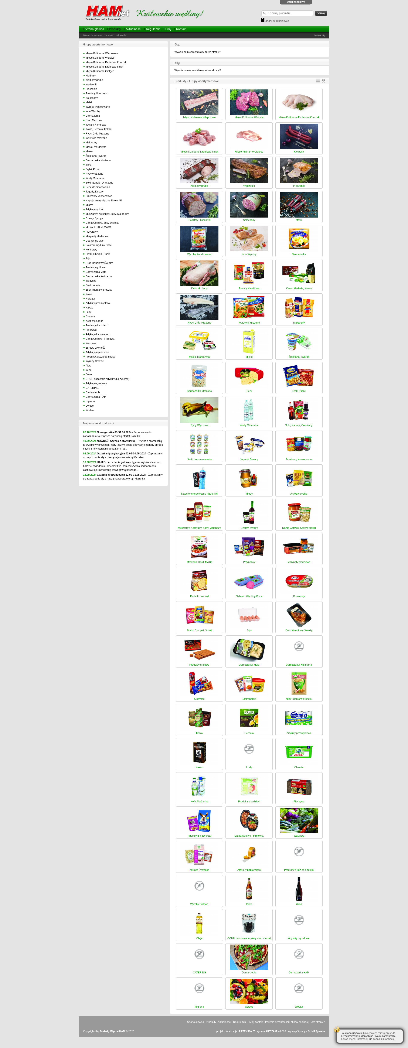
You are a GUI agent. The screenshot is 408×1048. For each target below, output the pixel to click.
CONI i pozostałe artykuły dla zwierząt (107, 379)
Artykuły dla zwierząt (97, 334)
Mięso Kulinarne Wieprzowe (102, 53)
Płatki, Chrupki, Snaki (98, 254)
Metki (89, 102)
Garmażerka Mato (96, 271)
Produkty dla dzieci (97, 325)
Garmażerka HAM (96, 396)
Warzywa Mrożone (96, 138)
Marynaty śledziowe (97, 236)
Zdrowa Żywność (95, 347)
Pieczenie (91, 89)
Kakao (89, 307)
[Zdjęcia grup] (324, 81)
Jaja (88, 258)
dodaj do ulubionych (277, 21)
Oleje (89, 374)
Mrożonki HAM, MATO (98, 227)
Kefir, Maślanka (94, 321)
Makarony (91, 142)
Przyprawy (92, 231)
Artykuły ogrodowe (96, 383)
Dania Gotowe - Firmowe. (100, 338)
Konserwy (91, 249)
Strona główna (94, 29)
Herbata (90, 298)
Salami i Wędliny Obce (99, 245)
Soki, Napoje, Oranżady (99, 182)
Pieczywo (91, 329)
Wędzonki (91, 84)
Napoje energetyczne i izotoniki (104, 200)
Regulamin (153, 29)
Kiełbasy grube (94, 80)
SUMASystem (316, 1031)
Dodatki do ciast (95, 240)
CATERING (92, 387)
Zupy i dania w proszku (99, 289)
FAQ (168, 29)
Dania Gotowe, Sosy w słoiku (102, 222)
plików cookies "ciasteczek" (376, 1033)
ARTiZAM (271, 1031)
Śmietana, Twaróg (96, 155)
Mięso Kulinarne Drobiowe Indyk (104, 66)
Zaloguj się (319, 35)
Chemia (90, 316)
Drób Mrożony (94, 120)
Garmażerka (93, 115)
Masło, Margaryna (96, 147)
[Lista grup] (319, 81)
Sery (88, 164)
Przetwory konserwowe (99, 196)
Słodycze (91, 280)
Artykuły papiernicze (97, 352)
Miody (89, 205)
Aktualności (133, 29)
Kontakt (181, 29)
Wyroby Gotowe (95, 361)
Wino (89, 370)
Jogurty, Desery (94, 191)
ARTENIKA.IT (247, 1031)
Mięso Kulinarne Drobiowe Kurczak (106, 62)
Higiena (90, 401)
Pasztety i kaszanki (97, 93)
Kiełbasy (91, 75)
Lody (88, 312)
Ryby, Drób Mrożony (97, 133)
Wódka (90, 410)
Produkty (115, 29)
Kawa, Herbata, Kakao (99, 129)
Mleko (89, 151)
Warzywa (91, 343)
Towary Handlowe (96, 124)
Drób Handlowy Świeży (99, 263)
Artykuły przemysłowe (98, 303)
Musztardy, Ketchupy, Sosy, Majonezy (107, 213)
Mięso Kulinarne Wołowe (100, 57)
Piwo (88, 365)
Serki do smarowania (98, 187)
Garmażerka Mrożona (98, 160)
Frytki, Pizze (92, 169)
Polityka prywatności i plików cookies (286, 1022)
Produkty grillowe (96, 267)
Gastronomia (93, 285)
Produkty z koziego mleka (100, 356)
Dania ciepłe (93, 392)
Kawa (89, 294)
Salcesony (92, 97)
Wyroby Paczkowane (98, 106)
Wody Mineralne (95, 178)
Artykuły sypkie (94, 209)
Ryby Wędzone (94, 173)
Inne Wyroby (93, 111)
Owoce (90, 405)
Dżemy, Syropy (94, 218)
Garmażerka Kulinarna (99, 276)
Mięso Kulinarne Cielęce (100, 71)
